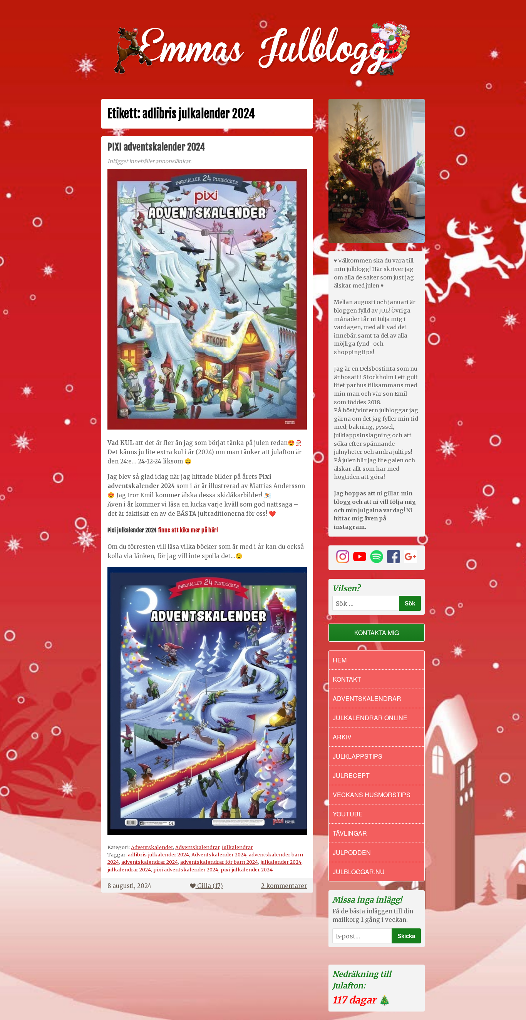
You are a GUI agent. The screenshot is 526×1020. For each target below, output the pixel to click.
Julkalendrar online (370, 717)
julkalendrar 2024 (129, 869)
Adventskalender (152, 847)
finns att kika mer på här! (188, 530)
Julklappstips (357, 756)
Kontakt (347, 679)
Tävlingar (350, 833)
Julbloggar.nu (359, 871)
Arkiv (342, 736)
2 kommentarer (284, 886)
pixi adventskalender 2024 (185, 869)
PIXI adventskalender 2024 (156, 147)
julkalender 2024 (281, 862)
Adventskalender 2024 (218, 854)
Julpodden (352, 852)
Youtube (348, 813)
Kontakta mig (376, 632)
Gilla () (210, 886)
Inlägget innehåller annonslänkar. (149, 161)
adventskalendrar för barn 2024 (219, 862)
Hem (340, 659)
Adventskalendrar (197, 847)
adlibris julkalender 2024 (158, 854)
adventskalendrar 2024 (149, 862)
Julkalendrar (237, 847)
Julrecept (351, 775)
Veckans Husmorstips (371, 794)
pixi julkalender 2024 (247, 869)
